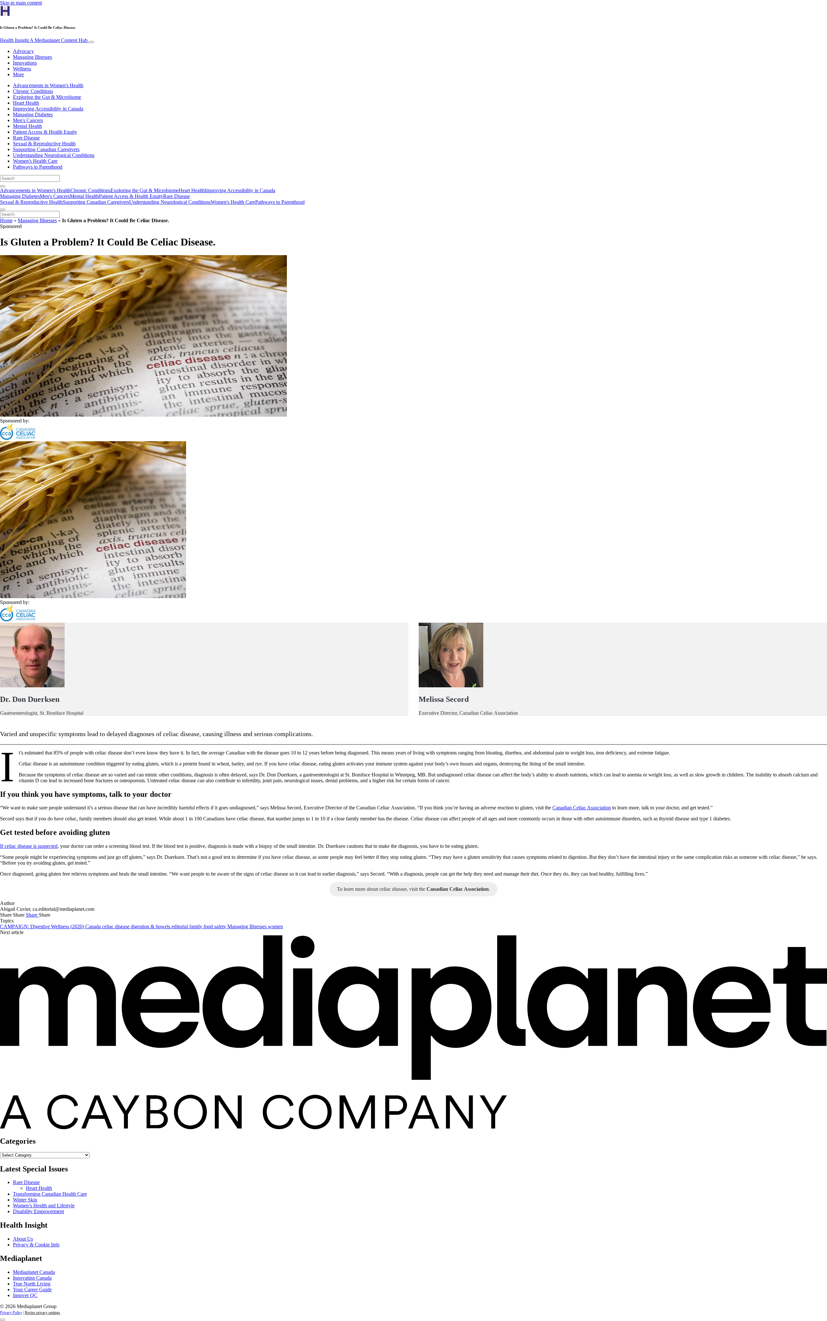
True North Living (31, 1283)
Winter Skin (25, 1199)
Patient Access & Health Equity (45, 132)
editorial (180, 926)
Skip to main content (21, 2)
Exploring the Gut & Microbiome (47, 97)
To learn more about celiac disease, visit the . (413, 889)
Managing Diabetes (33, 114)
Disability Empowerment (38, 1211)
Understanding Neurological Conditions (53, 155)
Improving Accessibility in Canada (48, 108)
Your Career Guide (32, 1289)
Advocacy (23, 51)
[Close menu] (2, 210)
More (18, 74)
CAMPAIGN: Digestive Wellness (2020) (42, 926)
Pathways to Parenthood (37, 167)
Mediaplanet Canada (34, 1272)
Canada (93, 926)
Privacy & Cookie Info (36, 1244)
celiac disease (116, 926)
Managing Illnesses (32, 57)
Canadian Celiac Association (581, 807)
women (275, 926)
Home (6, 220)
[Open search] (2, 186)
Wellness (22, 68)
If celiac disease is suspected (29, 846)
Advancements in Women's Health (48, 85)
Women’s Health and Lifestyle (44, 1205)
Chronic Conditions (33, 91)
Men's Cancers (28, 120)
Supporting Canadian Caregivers (46, 149)
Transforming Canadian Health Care (50, 1194)
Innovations (25, 63)
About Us (23, 1239)
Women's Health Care (35, 161)
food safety (215, 926)
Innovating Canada (32, 1278)
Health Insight (44, 40)
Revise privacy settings (42, 1312)
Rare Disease (26, 137)
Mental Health (27, 126)
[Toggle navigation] (91, 42)
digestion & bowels (151, 926)
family (196, 926)
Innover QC (25, 1295)
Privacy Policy (11, 1312)
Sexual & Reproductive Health (44, 143)
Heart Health (26, 103)
